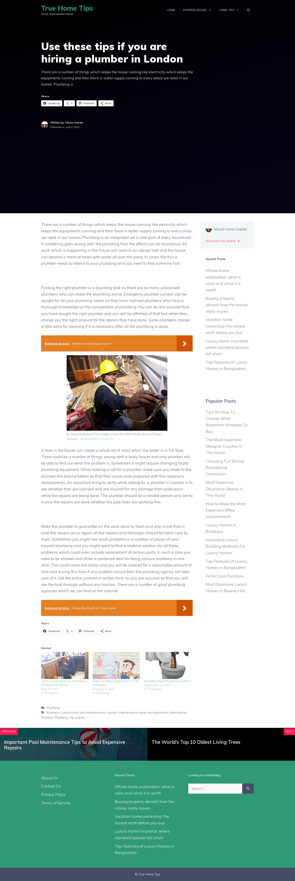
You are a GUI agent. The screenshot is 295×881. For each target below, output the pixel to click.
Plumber (47, 717)
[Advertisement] (147, 159)
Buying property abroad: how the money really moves (227, 305)
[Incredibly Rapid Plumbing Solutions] (167, 665)
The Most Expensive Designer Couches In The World (224, 446)
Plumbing (53, 708)
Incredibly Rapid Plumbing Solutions (167, 681)
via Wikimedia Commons (96, 439)
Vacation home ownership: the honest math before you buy (225, 326)
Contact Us (51, 786)
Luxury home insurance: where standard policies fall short (227, 347)
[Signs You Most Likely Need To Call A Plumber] (116, 665)
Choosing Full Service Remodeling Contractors (225, 468)
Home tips (226, 10)
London (112, 712)
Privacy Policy (53, 794)
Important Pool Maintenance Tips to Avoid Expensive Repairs (64, 745)
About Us (49, 777)
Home (171, 10)
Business (52, 712)
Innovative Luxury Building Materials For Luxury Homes (225, 546)
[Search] (248, 788)
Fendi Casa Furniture (225, 576)
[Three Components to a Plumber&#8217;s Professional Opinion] (64, 665)
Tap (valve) (76, 717)
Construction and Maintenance (83, 712)
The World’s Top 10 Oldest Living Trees (196, 742)
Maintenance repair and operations (144, 712)
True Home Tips (67, 8)
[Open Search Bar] (248, 10)
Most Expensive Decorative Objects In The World (224, 489)
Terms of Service (55, 803)
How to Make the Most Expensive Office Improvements (225, 510)
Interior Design (194, 10)
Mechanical (178, 712)
